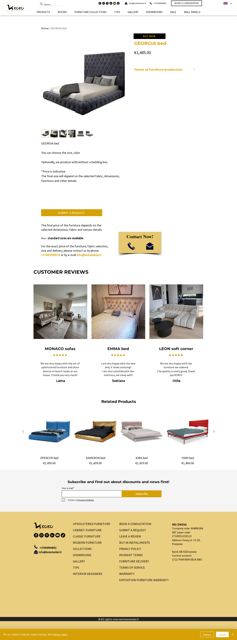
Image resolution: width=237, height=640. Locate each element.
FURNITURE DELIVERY (134, 561)
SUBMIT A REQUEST (132, 530)
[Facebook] (100, 3)
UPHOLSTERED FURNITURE (91, 524)
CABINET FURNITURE (87, 530)
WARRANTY (126, 574)
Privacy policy (61, 634)
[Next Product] (214, 431)
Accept (222, 634)
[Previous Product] (23, 431)
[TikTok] (118, 3)
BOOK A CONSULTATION (135, 524)
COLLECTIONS (82, 549)
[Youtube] (114, 3)
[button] (43, 11)
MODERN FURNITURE (87, 543)
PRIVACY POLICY (130, 549)
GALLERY (79, 561)
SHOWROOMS (82, 555)
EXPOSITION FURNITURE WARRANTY (142, 580)
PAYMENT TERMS (131, 555)
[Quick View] (49, 431)
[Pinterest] (107, 3)
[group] (118, 438)
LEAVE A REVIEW (130, 536)
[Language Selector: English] (227, 3)
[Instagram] (103, 3)
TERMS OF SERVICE (132, 568)
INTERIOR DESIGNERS (87, 574)
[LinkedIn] (110, 3)
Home (45, 28)
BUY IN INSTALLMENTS (134, 543)
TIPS (76, 568)
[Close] (233, 634)
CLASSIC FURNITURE (86, 536)
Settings (207, 634)
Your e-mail (67, 488)
